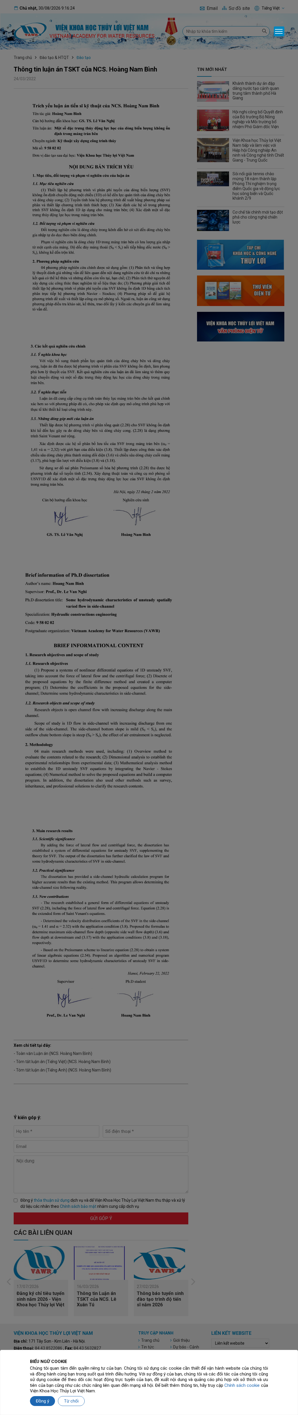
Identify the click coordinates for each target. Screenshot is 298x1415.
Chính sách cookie (242, 1385)
